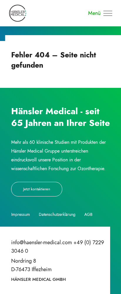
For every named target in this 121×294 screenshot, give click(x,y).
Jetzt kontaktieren (36, 189)
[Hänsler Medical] (17, 13)
